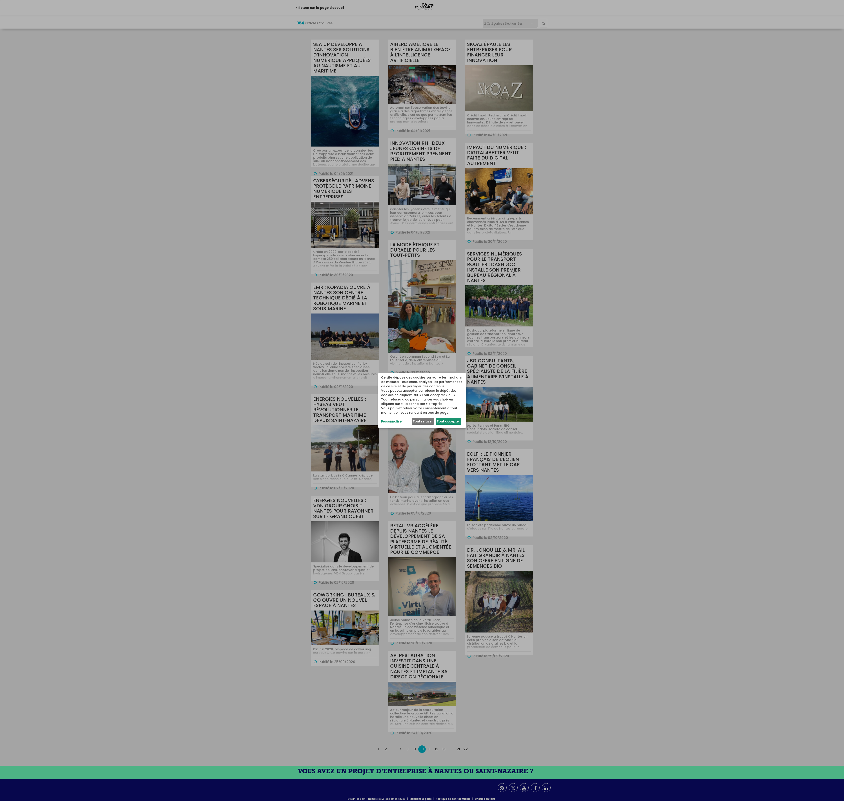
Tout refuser (423, 421)
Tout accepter (448, 421)
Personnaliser (392, 421)
